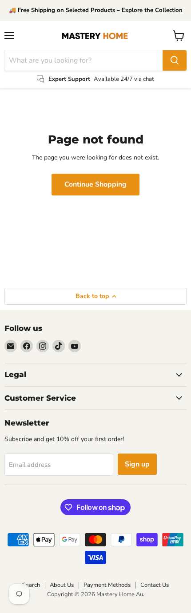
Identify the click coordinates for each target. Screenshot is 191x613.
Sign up (137, 464)
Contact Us (154, 585)
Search (31, 585)
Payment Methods (107, 585)
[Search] (175, 60)
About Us (62, 585)
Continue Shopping (95, 184)
